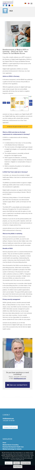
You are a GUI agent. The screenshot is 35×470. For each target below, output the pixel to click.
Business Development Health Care (13, 447)
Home (4, 443)
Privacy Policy (17, 466)
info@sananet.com (20, 378)
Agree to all (9, 463)
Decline (17, 463)
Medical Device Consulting (10, 445)
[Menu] (31, 3)
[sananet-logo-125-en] (14, 3)
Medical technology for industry (12, 449)
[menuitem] (31, 3)
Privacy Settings (25, 463)
